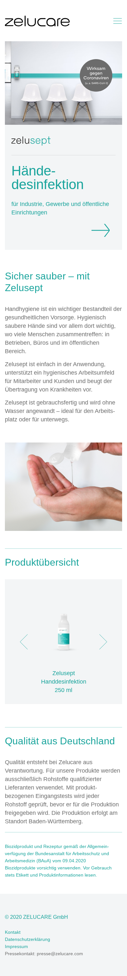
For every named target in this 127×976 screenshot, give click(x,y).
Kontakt (13, 932)
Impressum (16, 946)
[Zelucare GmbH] (37, 22)
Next (103, 641)
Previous (24, 641)
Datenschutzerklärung (27, 939)
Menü (117, 21)
